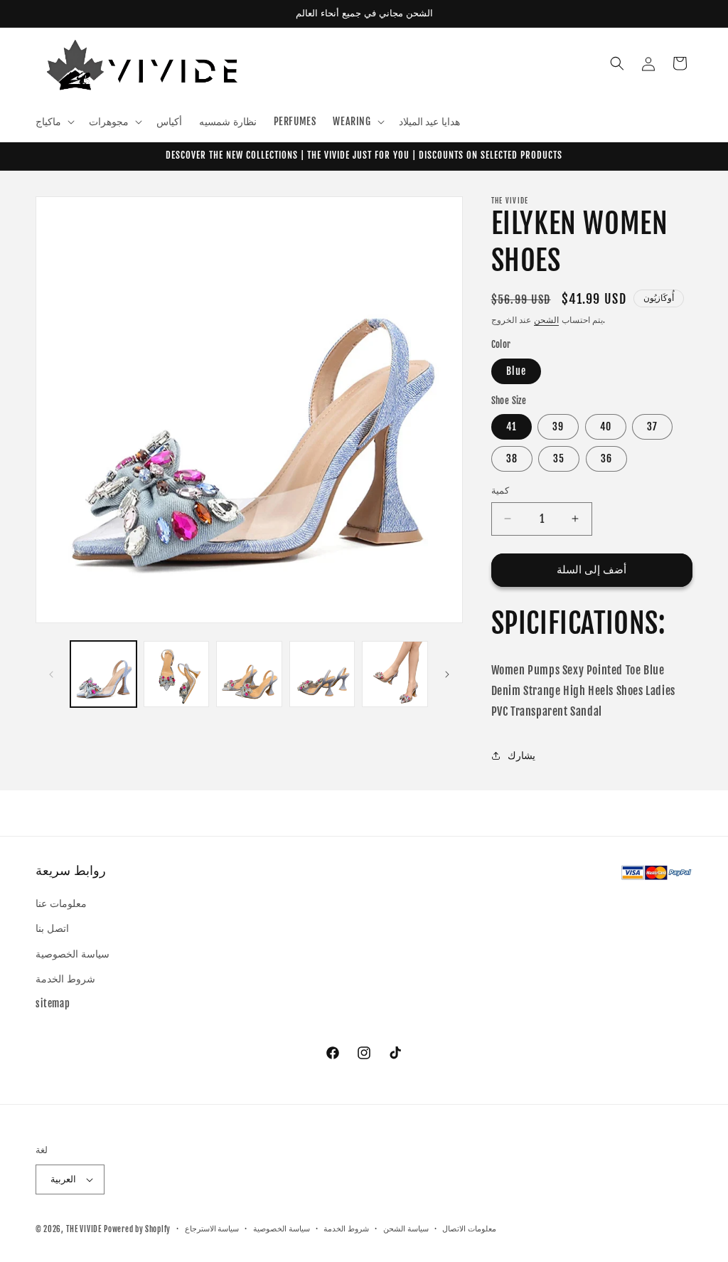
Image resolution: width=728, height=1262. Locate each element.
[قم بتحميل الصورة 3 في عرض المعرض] (249, 674)
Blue (516, 371)
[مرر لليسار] (51, 674)
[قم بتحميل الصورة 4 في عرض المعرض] (322, 674)
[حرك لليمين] (447, 674)
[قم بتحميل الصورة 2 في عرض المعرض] (177, 674)
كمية (500, 490)
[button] (53, 122)
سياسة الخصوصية (72, 954)
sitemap (53, 1003)
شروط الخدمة (65, 978)
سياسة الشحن (406, 1229)
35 (558, 458)
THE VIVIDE (84, 1229)
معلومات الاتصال (469, 1229)
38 (512, 458)
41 (511, 426)
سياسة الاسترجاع (212, 1229)
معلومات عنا (61, 903)
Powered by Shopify (137, 1229)
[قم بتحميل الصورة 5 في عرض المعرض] (395, 674)
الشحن (546, 319)
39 (558, 426)
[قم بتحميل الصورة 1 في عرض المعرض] (103, 674)
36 (606, 458)
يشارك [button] (521, 755)
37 (652, 426)
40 (605, 426)
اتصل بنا (52, 928)
